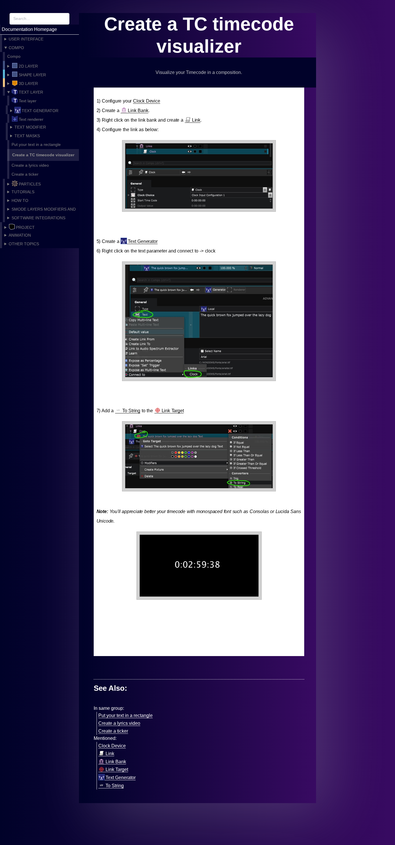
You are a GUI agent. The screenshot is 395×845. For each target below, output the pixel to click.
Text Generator (142, 241)
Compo (14, 56)
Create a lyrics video (30, 165)
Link (196, 120)
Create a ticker (25, 174)
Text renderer (31, 119)
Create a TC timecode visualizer (43, 155)
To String (131, 410)
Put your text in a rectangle (36, 144)
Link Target (173, 410)
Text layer (27, 101)
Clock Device (146, 101)
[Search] (74, 19)
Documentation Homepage (29, 29)
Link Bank (138, 110)
